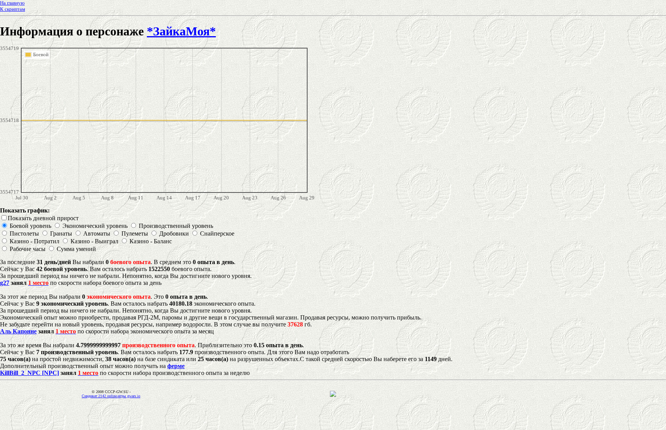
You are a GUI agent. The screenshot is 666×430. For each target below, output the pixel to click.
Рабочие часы (27, 249)
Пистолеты (24, 233)
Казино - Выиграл (94, 241)
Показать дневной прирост (43, 218)
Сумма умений (76, 249)
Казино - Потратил (34, 241)
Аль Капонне (18, 331)
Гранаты (61, 233)
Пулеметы (134, 233)
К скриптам (12, 9)
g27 (4, 282)
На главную (12, 3)
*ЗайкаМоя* (181, 31)
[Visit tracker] (333, 395)
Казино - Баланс (151, 241)
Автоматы (96, 233)
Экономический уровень (95, 226)
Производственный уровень (176, 226)
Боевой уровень (30, 226)
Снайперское (217, 233)
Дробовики (174, 233)
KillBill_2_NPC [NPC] (29, 373)
